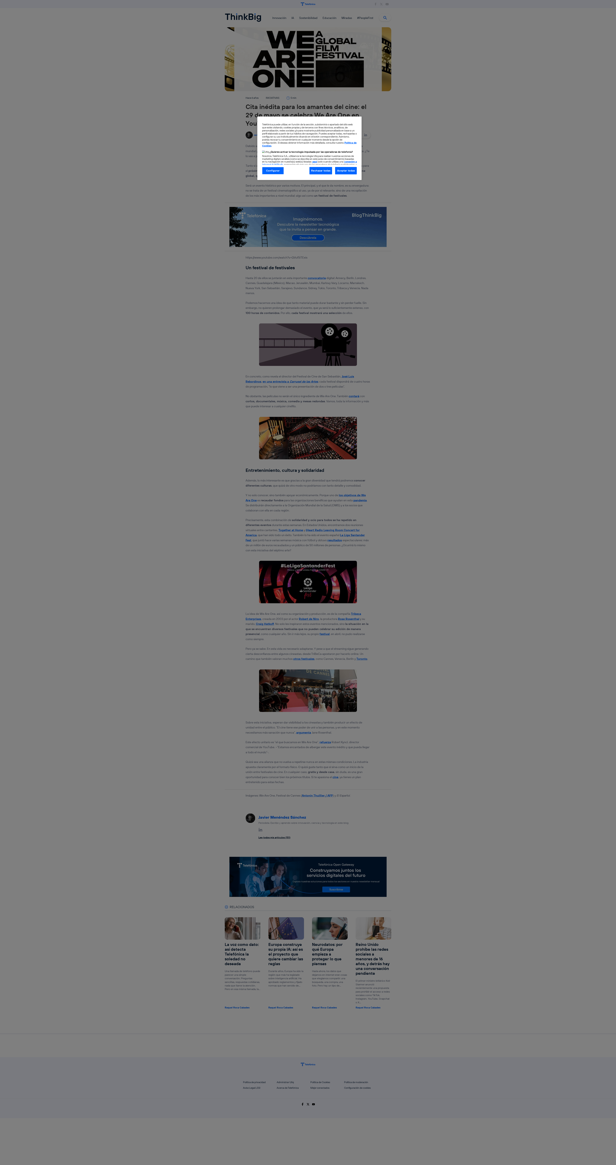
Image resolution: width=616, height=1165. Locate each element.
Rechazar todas (320, 170)
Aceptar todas (346, 170)
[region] (309, 148)
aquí (314, 161)
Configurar (273, 170)
